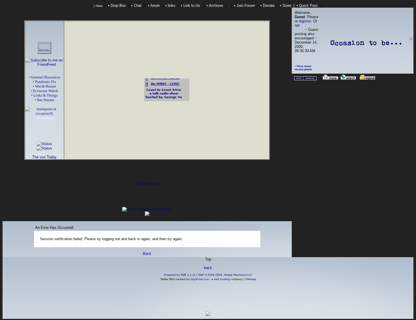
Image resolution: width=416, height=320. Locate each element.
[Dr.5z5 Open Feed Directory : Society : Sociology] (147, 209)
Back (147, 253)
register (305, 21)
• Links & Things (44, 95)
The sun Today (44, 157)
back (208, 268)
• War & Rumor (44, 86)
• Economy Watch (44, 91)
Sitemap (250, 279)
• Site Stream (44, 100)
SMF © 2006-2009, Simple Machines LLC (225, 274)
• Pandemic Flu (44, 82)
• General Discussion (44, 77)
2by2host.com (199, 279)
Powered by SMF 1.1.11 (180, 274)
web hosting (222, 279)
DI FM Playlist (147, 184)
